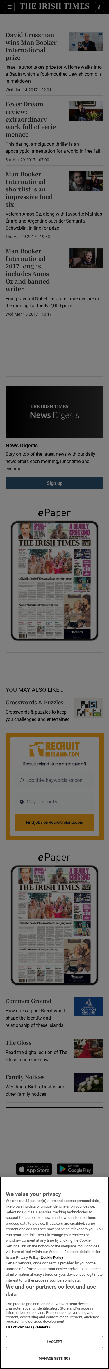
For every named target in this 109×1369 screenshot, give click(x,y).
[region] (54, 1273)
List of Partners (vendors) (28, 1327)
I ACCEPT (54, 1342)
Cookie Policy (52, 1257)
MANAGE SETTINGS (55, 1358)
